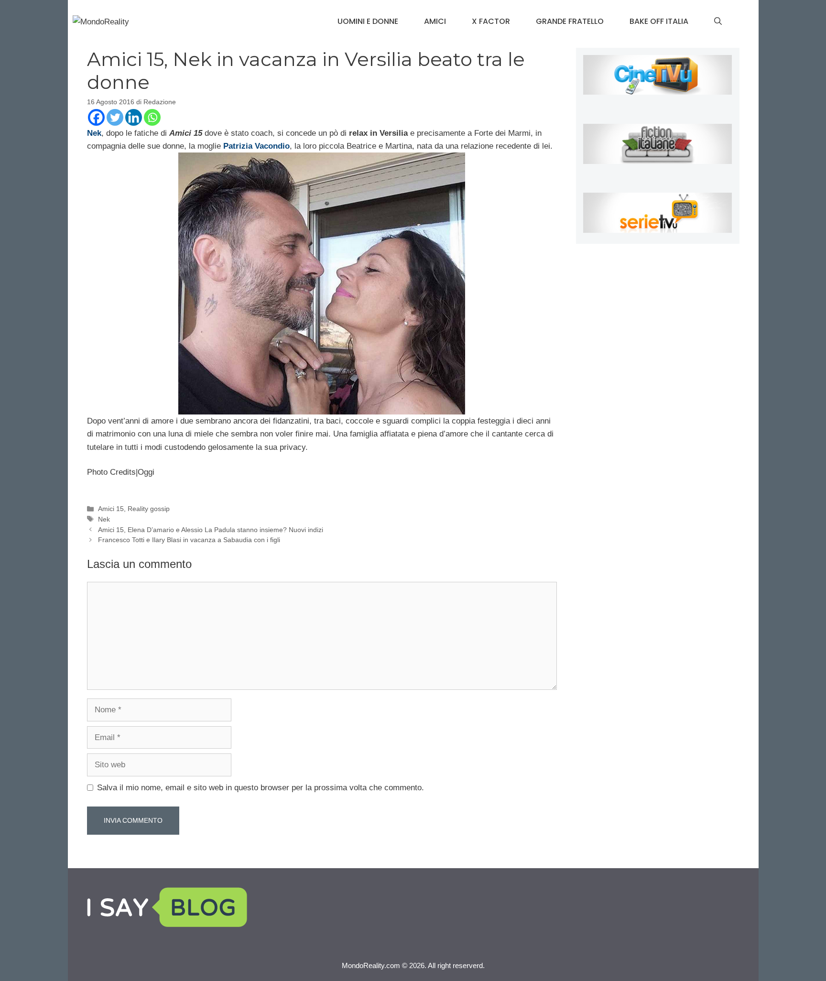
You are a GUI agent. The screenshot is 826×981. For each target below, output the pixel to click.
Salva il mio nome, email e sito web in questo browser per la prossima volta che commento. (260, 787)
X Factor (491, 21)
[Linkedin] (133, 117)
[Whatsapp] (152, 117)
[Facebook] (96, 117)
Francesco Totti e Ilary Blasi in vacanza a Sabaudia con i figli (189, 540)
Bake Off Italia (659, 21)
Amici (435, 21)
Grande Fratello (570, 21)
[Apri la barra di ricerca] (718, 21)
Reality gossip (149, 508)
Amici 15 (111, 508)
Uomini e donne (367, 21)
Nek (104, 519)
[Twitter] (115, 117)
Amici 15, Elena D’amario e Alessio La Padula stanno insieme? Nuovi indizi (210, 530)
